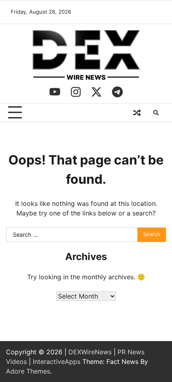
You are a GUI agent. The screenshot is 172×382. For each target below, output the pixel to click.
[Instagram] (75, 92)
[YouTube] (54, 92)
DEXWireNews (90, 352)
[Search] (156, 113)
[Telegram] (117, 92)
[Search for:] (72, 235)
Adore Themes (28, 371)
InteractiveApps (56, 362)
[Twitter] (96, 92)
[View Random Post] (137, 113)
